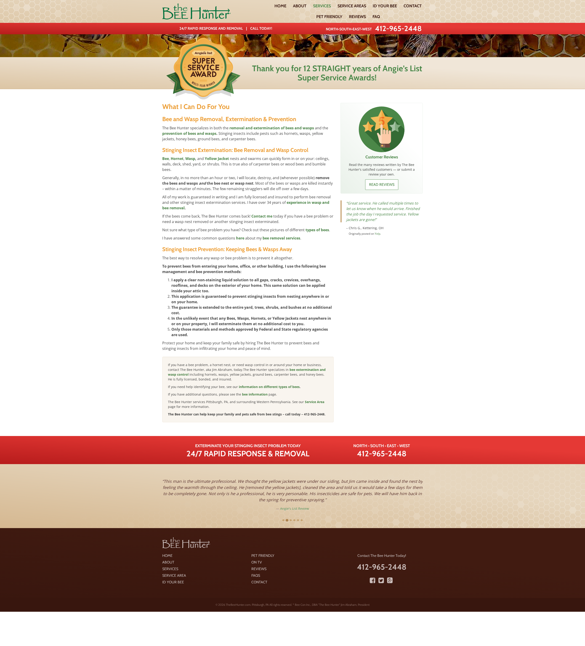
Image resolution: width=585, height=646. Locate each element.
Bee (165, 158)
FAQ (376, 16)
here (240, 238)
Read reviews (381, 184)
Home (280, 5)
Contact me (261, 216)
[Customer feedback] (381, 129)
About (299, 5)
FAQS (255, 575)
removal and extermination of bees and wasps (271, 127)
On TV (256, 562)
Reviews (357, 16)
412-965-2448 (398, 28)
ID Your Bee (385, 5)
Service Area (314, 402)
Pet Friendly (329, 16)
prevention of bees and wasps (189, 133)
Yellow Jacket (217, 158)
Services (322, 5)
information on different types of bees (269, 387)
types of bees (317, 229)
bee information (255, 394)
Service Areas (352, 5)
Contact (413, 5)
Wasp (190, 158)
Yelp (377, 234)
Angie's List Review (294, 508)
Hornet (177, 158)
